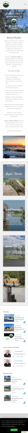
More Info (24, 322)
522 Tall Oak (14, 377)
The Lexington (18, 325)
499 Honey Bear (15, 396)
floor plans (15, 116)
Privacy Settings (10, 426)
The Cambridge (18, 335)
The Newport (18, 316)
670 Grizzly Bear (14, 387)
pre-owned (7, 114)
